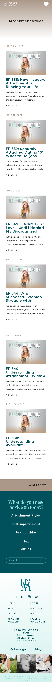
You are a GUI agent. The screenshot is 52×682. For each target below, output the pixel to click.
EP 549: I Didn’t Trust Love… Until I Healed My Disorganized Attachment (25, 230)
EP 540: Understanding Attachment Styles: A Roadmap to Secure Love (26, 376)
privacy (42, 676)
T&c (35, 676)
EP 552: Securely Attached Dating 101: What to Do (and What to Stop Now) (25, 154)
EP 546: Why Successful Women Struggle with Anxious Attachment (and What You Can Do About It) (25, 302)
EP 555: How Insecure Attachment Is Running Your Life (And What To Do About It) (26, 87)
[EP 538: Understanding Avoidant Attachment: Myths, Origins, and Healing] (26, 421)
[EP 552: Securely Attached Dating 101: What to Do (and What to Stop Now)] (26, 132)
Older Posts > (39, 485)
